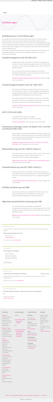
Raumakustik (19, 333)
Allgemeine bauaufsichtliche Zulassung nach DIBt (25, 215)
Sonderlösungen (6, 355)
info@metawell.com (10, 237)
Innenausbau (19, 336)
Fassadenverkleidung (20, 329)
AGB (7, 395)
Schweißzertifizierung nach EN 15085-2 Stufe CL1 (25, 180)
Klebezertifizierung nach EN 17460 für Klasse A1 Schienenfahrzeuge (30, 160)
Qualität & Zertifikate (8, 298)
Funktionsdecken (20, 331)
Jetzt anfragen (7, 262)
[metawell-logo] (9, 4)
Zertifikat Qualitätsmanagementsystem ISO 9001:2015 (26, 78)
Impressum (44, 395)
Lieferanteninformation (17, 395)
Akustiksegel (19, 334)
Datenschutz (36, 395)
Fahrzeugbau (19, 321)
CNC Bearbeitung (6, 367)
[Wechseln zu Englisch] (3, 0)
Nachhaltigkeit (20, 280)
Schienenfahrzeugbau (20, 319)
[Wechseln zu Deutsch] (1, 0)
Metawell (4, 315)
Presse (44, 0)
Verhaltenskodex (28, 395)
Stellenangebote (31, 328)
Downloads (34, 0)
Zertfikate (33, 319)
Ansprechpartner (17, 240)
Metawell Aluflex (6, 328)
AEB (10, 395)
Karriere (40, 0)
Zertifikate (49, 0)
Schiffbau (18, 322)
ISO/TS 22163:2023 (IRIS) (18, 122)
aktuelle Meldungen (32, 334)
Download (32, 348)
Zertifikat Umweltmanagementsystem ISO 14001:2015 (26, 105)
